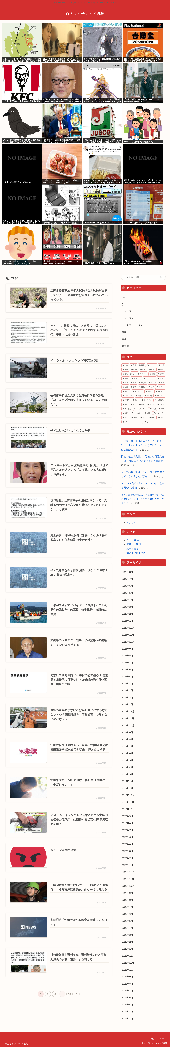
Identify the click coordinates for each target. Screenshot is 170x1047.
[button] (161, 277)
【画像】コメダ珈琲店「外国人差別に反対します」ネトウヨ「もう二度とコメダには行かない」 (142, 445)
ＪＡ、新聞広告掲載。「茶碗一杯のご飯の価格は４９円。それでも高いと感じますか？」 (142, 499)
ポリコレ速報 (133, 544)
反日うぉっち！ (134, 548)
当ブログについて (158, 1039)
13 (69, 994)
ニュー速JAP (133, 540)
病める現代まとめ (136, 553)
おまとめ (131, 522)
